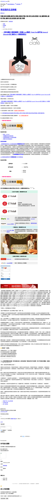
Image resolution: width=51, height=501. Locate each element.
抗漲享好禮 (5, 402)
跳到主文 (2, 13)
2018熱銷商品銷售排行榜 (5, 157)
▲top (1, 421)
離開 (7, 498)
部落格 (4, 25)
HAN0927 (33, 218)
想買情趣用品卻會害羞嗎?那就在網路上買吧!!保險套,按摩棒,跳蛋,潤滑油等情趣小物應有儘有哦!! (23, 113)
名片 (4, 26)
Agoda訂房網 (9, 263)
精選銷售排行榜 (20, 143)
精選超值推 (13, 157)
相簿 (4, 23)
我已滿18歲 (3, 498)
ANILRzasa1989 (3, 411)
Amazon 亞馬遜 (10, 224)
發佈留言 (2, 431)
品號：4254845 (6, 134)
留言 (15, 418)
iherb (8, 218)
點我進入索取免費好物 (19, 110)
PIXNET (16, 483)
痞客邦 (12, 418)
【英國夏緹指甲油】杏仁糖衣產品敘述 (8, 143)
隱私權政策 (32, 483)
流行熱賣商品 (20, 157)
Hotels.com (9, 259)
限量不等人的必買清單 (8, 401)
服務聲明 (37, 483)
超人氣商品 (5, 404)
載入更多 (2, 424)
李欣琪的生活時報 (8, 10)
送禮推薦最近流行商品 (18, 154)
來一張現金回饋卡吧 (23, 115)
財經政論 (11, 21)
